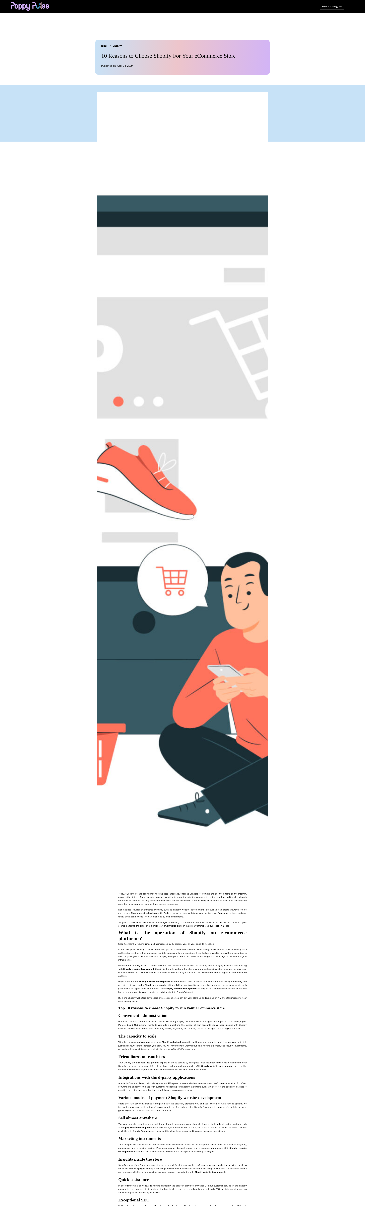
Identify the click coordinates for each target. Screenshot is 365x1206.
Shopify (117, 46)
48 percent (177, 943)
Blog (104, 46)
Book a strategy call (332, 6)
